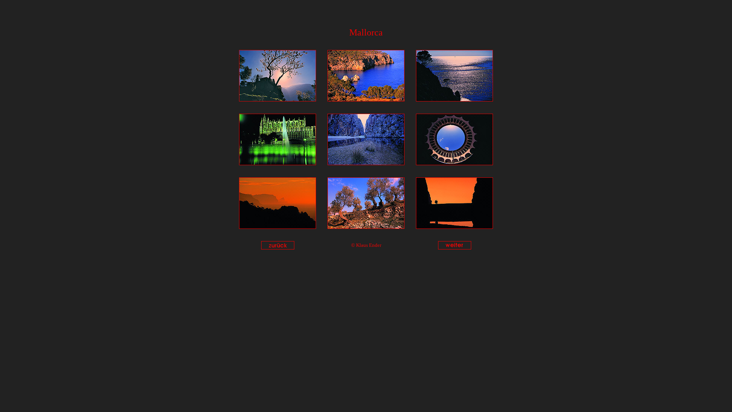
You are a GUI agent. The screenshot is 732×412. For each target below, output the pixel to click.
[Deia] (277, 99)
